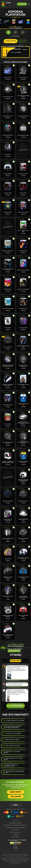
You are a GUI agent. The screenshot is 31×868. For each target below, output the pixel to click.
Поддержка (15, 836)
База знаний (16, 796)
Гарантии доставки (14, 650)
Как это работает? (16, 832)
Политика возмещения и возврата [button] (15, 827)
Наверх (15, 805)
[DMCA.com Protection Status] (15, 843)
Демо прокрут (23, 41)
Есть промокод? (15, 36)
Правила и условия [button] (15, 823)
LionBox (8, 2)
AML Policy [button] (15, 829)
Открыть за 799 (10, 41)
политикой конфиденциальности (19, 862)
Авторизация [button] (23, 4)
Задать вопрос (15, 792)
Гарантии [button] (15, 834)
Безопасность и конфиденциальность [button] (15, 825)
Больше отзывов (15, 660)
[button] (8, 73)
